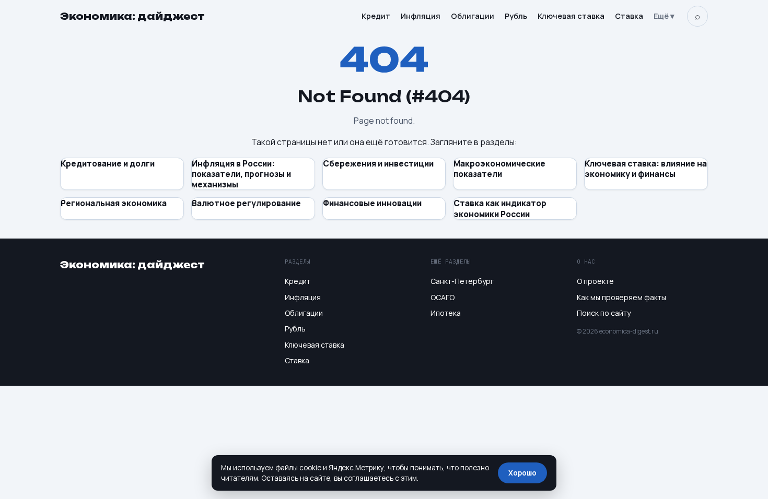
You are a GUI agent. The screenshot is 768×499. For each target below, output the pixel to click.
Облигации (472, 16)
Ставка (629, 16)
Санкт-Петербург (462, 281)
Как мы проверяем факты (621, 297)
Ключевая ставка (571, 16)
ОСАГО (442, 297)
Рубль (516, 16)
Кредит (376, 16)
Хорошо (522, 473)
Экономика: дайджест (132, 16)
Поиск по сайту (604, 313)
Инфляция (420, 16)
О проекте (595, 281)
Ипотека (445, 313)
